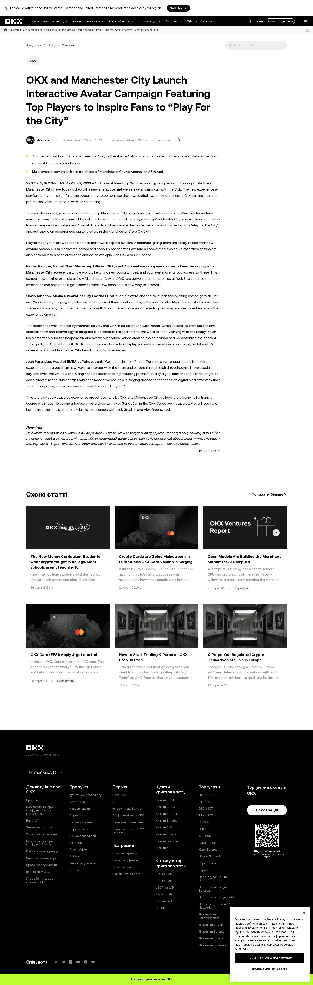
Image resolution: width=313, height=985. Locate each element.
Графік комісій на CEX (128, 815)
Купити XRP (164, 847)
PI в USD (161, 908)
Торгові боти (79, 829)
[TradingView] (93, 962)
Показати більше (267, 494)
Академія (172, 21)
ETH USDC (206, 801)
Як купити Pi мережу (213, 945)
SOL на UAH (164, 894)
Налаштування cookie (269, 968)
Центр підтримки (124, 853)
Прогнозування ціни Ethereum (213, 888)
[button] (249, 21)
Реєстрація (267, 810)
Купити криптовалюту (48, 21)
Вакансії (32, 820)
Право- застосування (41, 865)
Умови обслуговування (42, 834)
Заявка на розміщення (128, 822)
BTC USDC (206, 795)
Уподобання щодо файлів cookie (39, 880)
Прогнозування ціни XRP (216, 897)
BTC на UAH (164, 874)
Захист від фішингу (126, 860)
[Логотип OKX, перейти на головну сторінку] (14, 21)
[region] (270, 944)
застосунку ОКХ (38, 871)
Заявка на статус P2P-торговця (128, 830)
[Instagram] (86, 962)
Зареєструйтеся (145, 979)
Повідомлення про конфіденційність (39, 842)
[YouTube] (78, 962)
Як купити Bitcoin (211, 924)
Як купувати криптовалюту (209, 916)
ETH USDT (206, 815)
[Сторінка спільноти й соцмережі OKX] (100, 962)
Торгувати (92, 21)
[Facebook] (71, 962)
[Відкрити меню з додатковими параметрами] (306, 21)
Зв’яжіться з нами (39, 827)
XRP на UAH (164, 901)
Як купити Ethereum (213, 931)
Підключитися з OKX (127, 874)
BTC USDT (206, 808)
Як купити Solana (211, 938)
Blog (51, 45)
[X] (56, 962)
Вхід (260, 21)
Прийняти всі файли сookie (269, 957)
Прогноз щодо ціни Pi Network (214, 905)
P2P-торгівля (78, 801)
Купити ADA (164, 827)
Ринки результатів (82, 863)
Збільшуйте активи (122, 21)
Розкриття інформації (42, 851)
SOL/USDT (206, 829)
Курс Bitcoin (208, 842)
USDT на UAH (165, 887)
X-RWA (74, 856)
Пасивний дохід (80, 822)
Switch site (178, 8)
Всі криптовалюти (82, 836)
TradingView (78, 849)
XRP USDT (206, 836)
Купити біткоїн (166, 813)
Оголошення (121, 867)
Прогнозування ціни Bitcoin (213, 878)
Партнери (119, 795)
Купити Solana (166, 834)
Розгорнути (207, 450)
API (114, 801)
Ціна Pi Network (210, 856)
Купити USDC (165, 807)
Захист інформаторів (41, 858)
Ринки (77, 21)
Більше (207, 21)
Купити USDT (165, 800)
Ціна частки (77, 870)
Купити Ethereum (168, 820)
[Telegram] (63, 962)
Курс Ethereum (209, 849)
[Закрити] (307, 30)
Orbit (190, 21)
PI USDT (204, 822)
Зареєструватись (280, 21)
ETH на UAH (164, 880)
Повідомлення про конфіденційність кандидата (39, 810)
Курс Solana (207, 863)
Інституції (150, 21)
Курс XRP (205, 870)
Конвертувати (79, 808)
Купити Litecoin (167, 841)
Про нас (32, 800)
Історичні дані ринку (127, 808)
